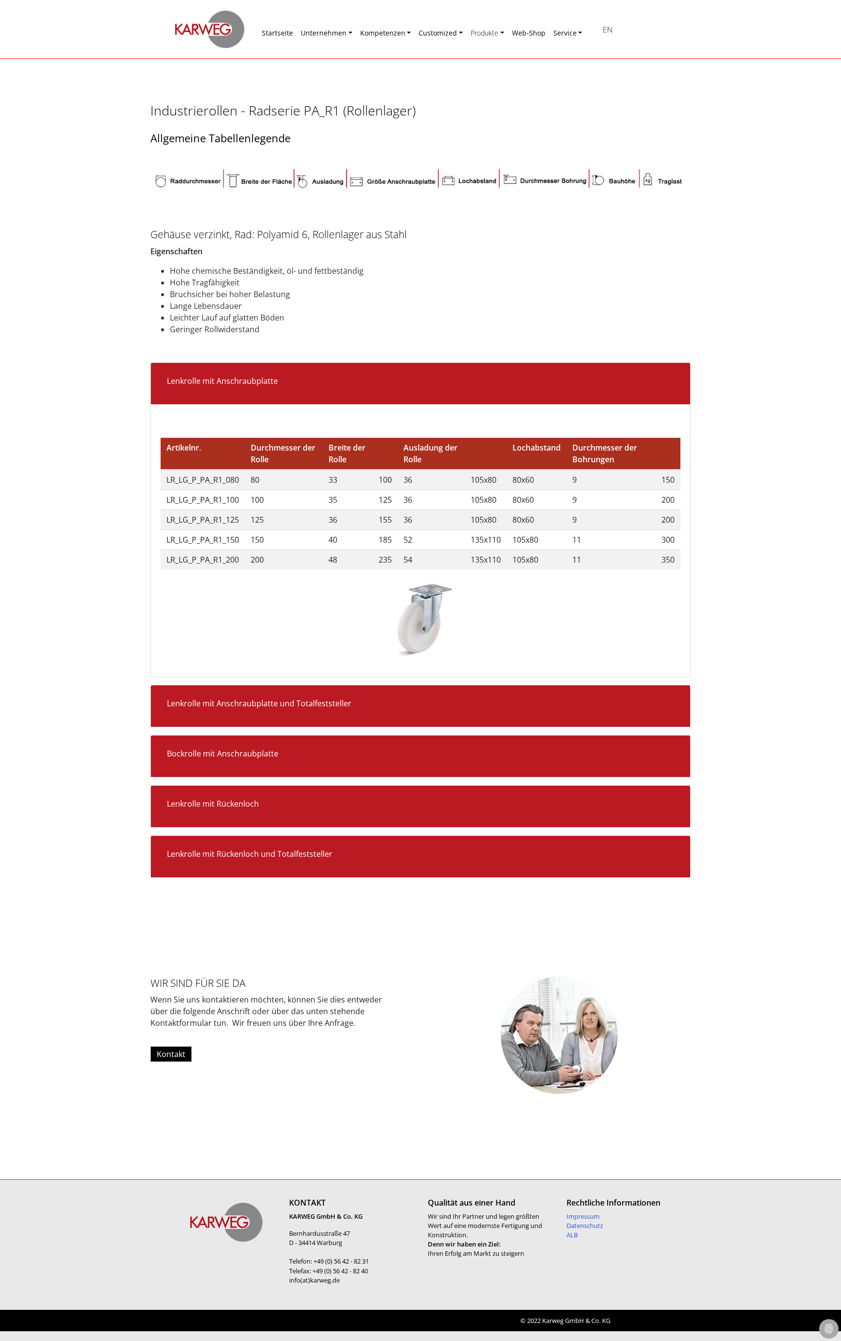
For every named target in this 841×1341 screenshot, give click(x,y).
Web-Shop (529, 33)
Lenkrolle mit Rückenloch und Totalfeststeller (249, 854)
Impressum (583, 1216)
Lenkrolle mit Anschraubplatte (222, 381)
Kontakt (171, 1054)
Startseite (277, 33)
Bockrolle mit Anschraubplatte (222, 753)
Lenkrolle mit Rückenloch (213, 803)
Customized (438, 33)
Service (565, 33)
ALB (572, 1234)
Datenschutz (585, 1225)
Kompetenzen (382, 33)
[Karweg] (196, 29)
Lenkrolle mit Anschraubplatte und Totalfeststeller (259, 703)
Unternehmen (324, 33)
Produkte (484, 33)
